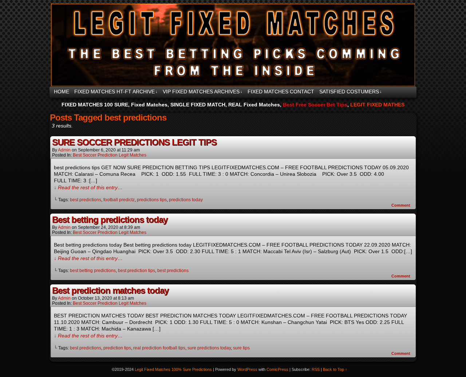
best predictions (85, 199)
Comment (401, 205)
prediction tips (117, 347)
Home (61, 91)
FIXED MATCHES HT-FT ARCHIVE (116, 91)
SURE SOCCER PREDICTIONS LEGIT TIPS (134, 142)
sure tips (241, 347)
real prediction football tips (159, 347)
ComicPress (277, 369)
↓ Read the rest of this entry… (88, 187)
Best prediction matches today (110, 290)
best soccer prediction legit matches (109, 155)
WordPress (247, 369)
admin (64, 150)
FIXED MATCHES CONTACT (281, 91)
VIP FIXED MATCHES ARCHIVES (202, 91)
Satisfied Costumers (350, 91)
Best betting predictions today (109, 219)
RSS (316, 369)
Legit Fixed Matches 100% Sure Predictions (232, 45)
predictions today (186, 199)
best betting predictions (93, 270)
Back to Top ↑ (335, 369)
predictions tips (152, 199)
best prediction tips (136, 270)
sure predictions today (209, 347)
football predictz (119, 199)
